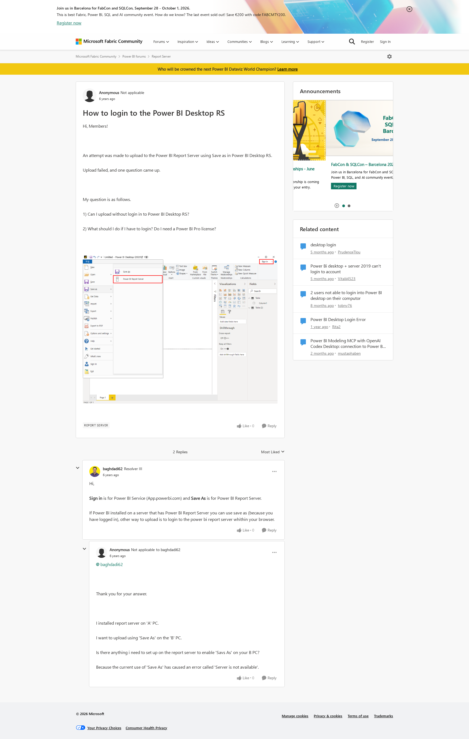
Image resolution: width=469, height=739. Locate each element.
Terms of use (358, 715)
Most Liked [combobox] (273, 452)
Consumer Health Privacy (146, 727)
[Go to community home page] (109, 42)
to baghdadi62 (168, 549)
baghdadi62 (113, 468)
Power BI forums (134, 56)
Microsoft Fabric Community (96, 56)
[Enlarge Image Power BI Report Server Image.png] (180, 329)
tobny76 (345, 305)
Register (367, 41)
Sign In (385, 41)
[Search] (352, 41)
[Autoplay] (336, 205)
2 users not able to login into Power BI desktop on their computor (346, 295)
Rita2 (336, 326)
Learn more (287, 69)
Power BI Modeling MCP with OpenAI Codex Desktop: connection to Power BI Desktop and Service (347, 343)
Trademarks (383, 715)
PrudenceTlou (349, 251)
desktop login (323, 244)
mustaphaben (349, 353)
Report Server (161, 56)
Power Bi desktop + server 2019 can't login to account (345, 268)
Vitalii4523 (347, 278)
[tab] (343, 205)
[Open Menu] (389, 56)
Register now (69, 23)
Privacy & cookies (328, 715)
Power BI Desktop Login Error (338, 319)
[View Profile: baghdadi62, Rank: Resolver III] (94, 471)
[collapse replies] (77, 468)
